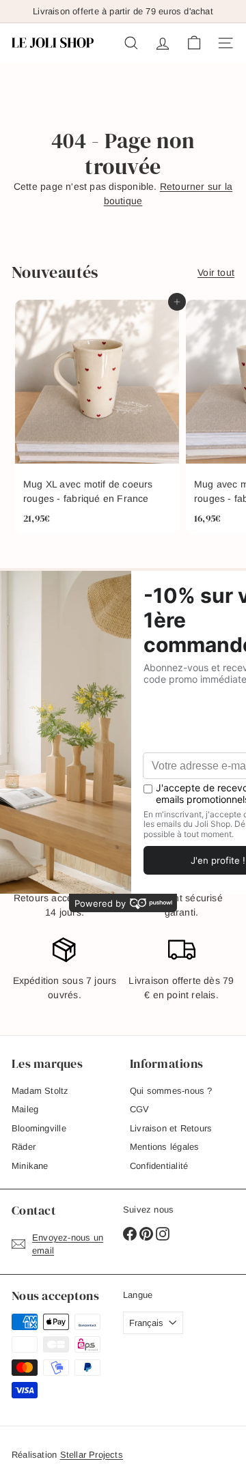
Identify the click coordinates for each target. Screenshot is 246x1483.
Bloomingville (39, 1128)
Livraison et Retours (171, 1128)
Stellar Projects (91, 1455)
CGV (140, 1109)
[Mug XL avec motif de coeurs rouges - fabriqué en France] (97, 417)
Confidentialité (159, 1166)
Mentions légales (164, 1147)
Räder (24, 1147)
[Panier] (194, 43)
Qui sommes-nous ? (171, 1091)
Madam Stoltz (40, 1091)
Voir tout (215, 272)
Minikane (30, 1166)
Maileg (25, 1109)
